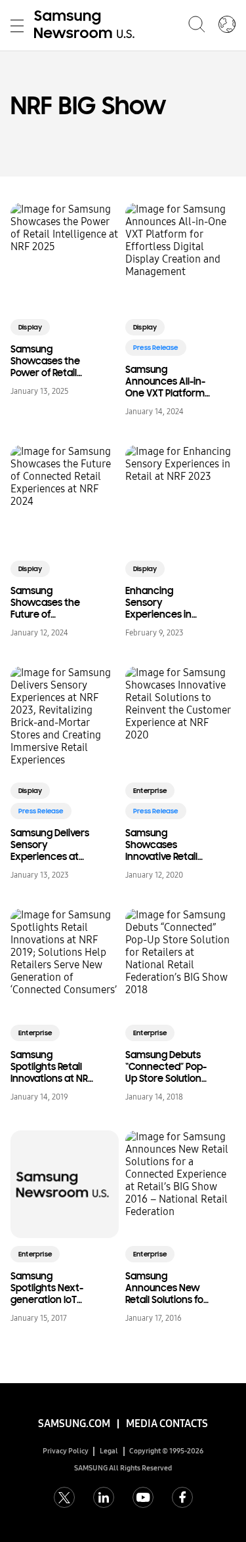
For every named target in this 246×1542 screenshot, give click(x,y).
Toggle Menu (17, 26)
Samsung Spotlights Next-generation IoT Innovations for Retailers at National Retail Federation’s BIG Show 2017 (46, 1288)
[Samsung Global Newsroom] (227, 25)
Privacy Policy (66, 1451)
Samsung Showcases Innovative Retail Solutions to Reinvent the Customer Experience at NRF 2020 (166, 845)
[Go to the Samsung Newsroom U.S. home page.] (86, 26)
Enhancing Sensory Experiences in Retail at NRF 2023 (163, 602)
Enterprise (150, 790)
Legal (109, 1451)
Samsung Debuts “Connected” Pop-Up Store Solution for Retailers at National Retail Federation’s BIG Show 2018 (166, 1066)
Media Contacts (167, 1423)
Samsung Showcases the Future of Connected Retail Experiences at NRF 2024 (49, 602)
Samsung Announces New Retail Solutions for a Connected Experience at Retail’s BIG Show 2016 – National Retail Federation (166, 1288)
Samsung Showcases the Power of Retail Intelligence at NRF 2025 (52, 361)
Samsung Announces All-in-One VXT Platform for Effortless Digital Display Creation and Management (165, 381)
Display (30, 327)
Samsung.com (74, 1423)
